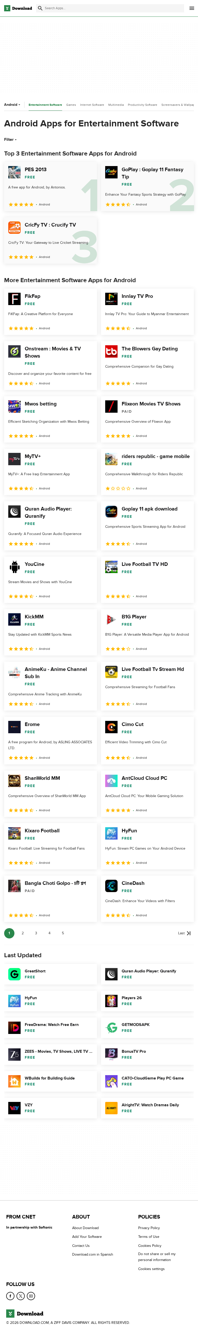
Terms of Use (148, 1237)
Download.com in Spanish (92, 1254)
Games (71, 105)
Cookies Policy (149, 1245)
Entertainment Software (45, 105)
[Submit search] (40, 8)
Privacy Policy (149, 1228)
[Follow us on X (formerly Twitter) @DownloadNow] (20, 1296)
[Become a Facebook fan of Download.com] (10, 1296)
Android (10, 104)
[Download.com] (18, 8)
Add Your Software (87, 1237)
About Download (85, 1228)
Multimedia (116, 105)
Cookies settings (151, 1268)
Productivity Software (142, 105)
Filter (9, 139)
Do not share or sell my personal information (157, 1257)
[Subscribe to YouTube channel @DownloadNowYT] (31, 1296)
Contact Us (81, 1245)
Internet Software (92, 105)
